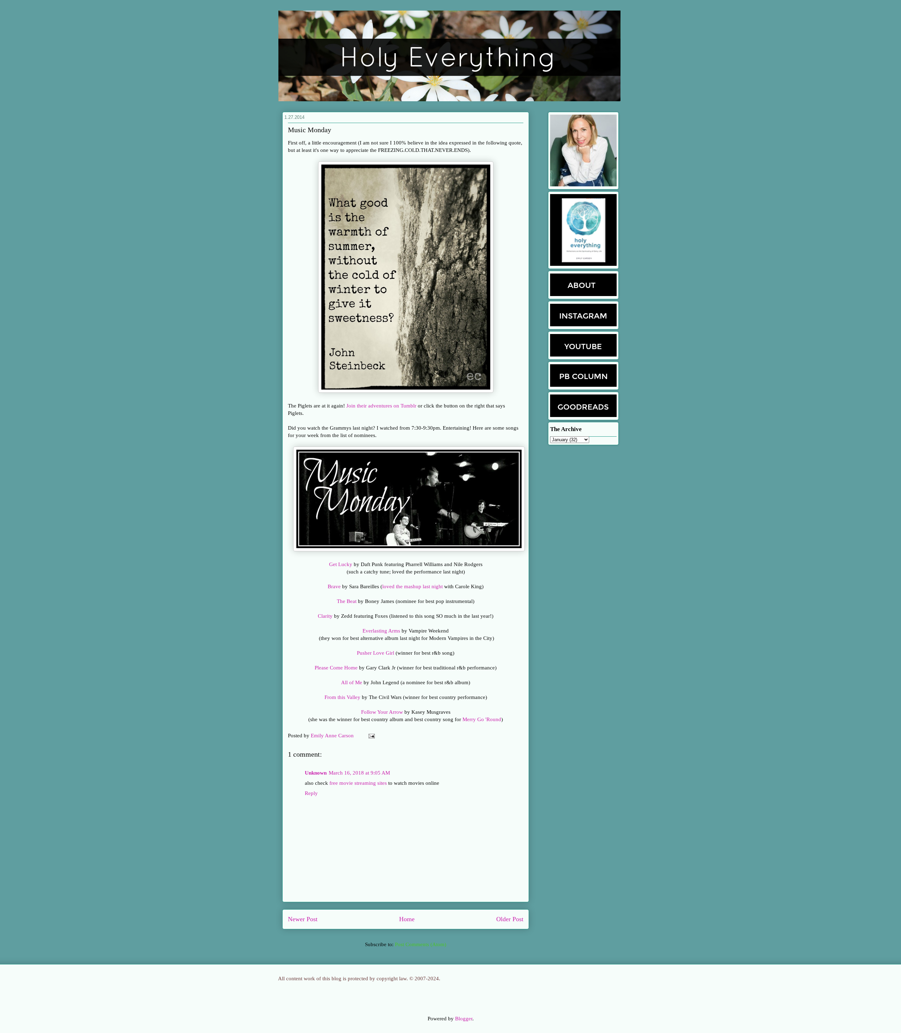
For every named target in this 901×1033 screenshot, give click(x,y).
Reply (311, 793)
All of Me (351, 682)
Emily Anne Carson (333, 735)
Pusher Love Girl (375, 653)
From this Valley (342, 697)
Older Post (509, 919)
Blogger (463, 1018)
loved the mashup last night (412, 586)
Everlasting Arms (381, 631)
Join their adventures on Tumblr (381, 406)
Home (407, 919)
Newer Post (302, 919)
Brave (335, 586)
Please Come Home (336, 668)
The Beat (347, 601)
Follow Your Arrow (382, 712)
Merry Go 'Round (481, 719)
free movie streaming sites (358, 783)
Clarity (325, 616)
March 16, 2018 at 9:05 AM (359, 773)
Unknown (316, 773)
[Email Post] (370, 735)
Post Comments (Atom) (420, 944)
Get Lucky (340, 564)
